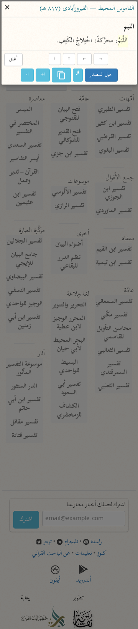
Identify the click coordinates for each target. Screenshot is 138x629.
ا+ (43, 74)
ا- (27, 74)
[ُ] (78, 75)
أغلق (13, 59)
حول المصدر (101, 74)
